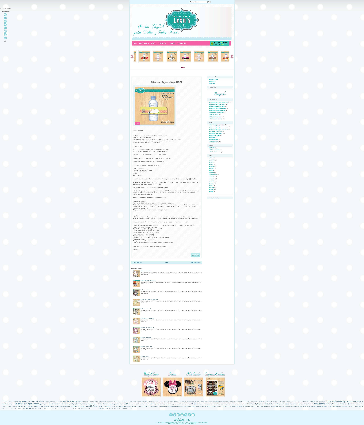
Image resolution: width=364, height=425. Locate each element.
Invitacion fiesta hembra (216, 133)
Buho (180, 401)
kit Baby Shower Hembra (216, 119)
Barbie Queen (111, 401)
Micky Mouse (217, 406)
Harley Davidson (175, 404)
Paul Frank (340, 406)
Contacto (172, 43)
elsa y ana (305, 401)
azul (211, 162)
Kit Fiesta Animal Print (146, 271)
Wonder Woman (119, 408)
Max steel (201, 406)
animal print (35, 401)
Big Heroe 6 (166, 401)
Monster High (250, 406)
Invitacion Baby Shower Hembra (218, 108)
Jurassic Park (5, 406)
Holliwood (208, 404)
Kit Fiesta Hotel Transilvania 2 (148, 290)
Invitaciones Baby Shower (216, 112)
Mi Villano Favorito (209, 406)
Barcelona (126, 401)
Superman (52, 408)
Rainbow (20, 408)
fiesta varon (133, 404)
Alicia (18, 401)
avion (61, 401)
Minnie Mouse (238, 406)
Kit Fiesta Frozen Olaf (146, 346)
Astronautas (53, 401)
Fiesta (153, 43)
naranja (212, 179)
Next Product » (196, 262)
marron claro (213, 174)
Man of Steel (158, 406)
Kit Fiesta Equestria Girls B (147, 327)
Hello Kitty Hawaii (201, 404)
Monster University (259, 406)
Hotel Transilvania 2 (230, 404)
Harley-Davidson (183, 404)
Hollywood (214, 404)
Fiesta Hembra (140, 404)
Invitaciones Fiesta (215, 135)
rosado (212, 187)
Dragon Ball (268, 401)
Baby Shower (144, 43)
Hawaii (188, 404)
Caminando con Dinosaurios (193, 401)
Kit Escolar (212, 81)
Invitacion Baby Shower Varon (217, 110)
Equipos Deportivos (321, 401)
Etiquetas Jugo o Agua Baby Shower (219, 102)
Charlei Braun (222, 401)
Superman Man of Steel (61, 408)
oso (330, 406)
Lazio (142, 406)
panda (333, 406)
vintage (104, 408)
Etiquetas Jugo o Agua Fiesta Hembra (219, 127)
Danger (244, 401)
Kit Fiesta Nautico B (146, 337)
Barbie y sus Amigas (120, 401)
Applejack (47, 401)
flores (145, 404)
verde (211, 189)
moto (280, 406)
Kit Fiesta (212, 83)
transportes (95, 408)
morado (212, 176)
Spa (43, 408)
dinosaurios (249, 401)
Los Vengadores (152, 406)
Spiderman (46, 408)
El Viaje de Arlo (284, 401)
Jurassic (361, 404)
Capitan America (204, 401)
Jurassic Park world (13, 406)
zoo (124, 409)
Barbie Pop (97, 401)
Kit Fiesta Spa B (145, 356)
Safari (33, 408)
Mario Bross (165, 406)
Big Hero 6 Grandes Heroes (158, 401)
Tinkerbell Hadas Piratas (87, 408)
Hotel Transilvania (221, 404)
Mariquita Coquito (183, 406)
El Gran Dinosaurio (275, 401)
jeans (211, 170)
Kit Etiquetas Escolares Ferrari (148, 280)
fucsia (211, 168)
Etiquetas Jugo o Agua (343, 401)
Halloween (168, 404)
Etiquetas (330, 401)
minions (223, 406)
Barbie (79, 401)
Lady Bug (138, 406)
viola (211, 191)
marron (212, 172)
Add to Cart (195, 255)
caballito (184, 401)
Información (182, 43)
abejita (15, 401)
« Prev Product (137, 262)
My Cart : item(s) (221, 42)
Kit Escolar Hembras (215, 149)
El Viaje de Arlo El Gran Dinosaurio (295, 401)
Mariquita (176, 406)
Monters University (269, 406)
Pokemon (9, 408)
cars (210, 401)
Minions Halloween (230, 406)
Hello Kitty (194, 404)
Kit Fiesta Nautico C (146, 309)
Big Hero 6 (150, 401)
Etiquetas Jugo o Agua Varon (217, 106)
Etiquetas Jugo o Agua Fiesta (217, 125)
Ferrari (122, 404)
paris (336, 406)
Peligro (344, 406)
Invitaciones (319, 404)
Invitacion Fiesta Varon (216, 131)
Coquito (240, 401)
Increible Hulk (241, 404)
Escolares (162, 43)
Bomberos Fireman (173, 401)
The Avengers (70, 408)
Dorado (212, 158)
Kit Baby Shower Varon (216, 116)
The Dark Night (76, 408)
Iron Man (354, 404)
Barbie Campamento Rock (88, 401)
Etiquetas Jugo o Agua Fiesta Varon (219, 129)
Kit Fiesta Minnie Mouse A (147, 318)
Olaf (328, 406)
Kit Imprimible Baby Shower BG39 (149, 299)
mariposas (171, 406)
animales (41, 401)
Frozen (149, 404)
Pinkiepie (4, 408)
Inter (246, 404)
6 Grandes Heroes (5, 401)
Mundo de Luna (309, 406)
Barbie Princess (104, 401)
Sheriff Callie (38, 408)
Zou (132, 408)
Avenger (58, 401)
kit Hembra (123, 406)
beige (211, 164)
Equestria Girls (311, 401)
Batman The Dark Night (138, 401)
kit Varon (130, 406)
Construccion (234, 401)
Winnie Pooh (112, 408)
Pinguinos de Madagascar (356, 406)
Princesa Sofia (14, 408)
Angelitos (29, 401)
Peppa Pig (348, 406)
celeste (212, 166)
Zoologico (128, 408)
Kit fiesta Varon (214, 141)
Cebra (212, 401)
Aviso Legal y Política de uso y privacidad (182, 423)
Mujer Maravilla (285, 406)
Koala (134, 406)
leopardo (146, 406)
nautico (212, 181)
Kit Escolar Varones (215, 152)
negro (211, 183)
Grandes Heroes (159, 404)
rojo (211, 185)
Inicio (135, 43)
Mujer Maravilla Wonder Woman (297, 406)
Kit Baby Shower (214, 79)
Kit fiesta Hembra (214, 139)
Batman (131, 401)
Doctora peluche (256, 401)
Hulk (236, 404)
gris (165, 404)
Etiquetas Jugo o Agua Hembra (217, 104)
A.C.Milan (11, 401)
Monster (245, 406)
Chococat (228, 401)
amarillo (212, 160)
